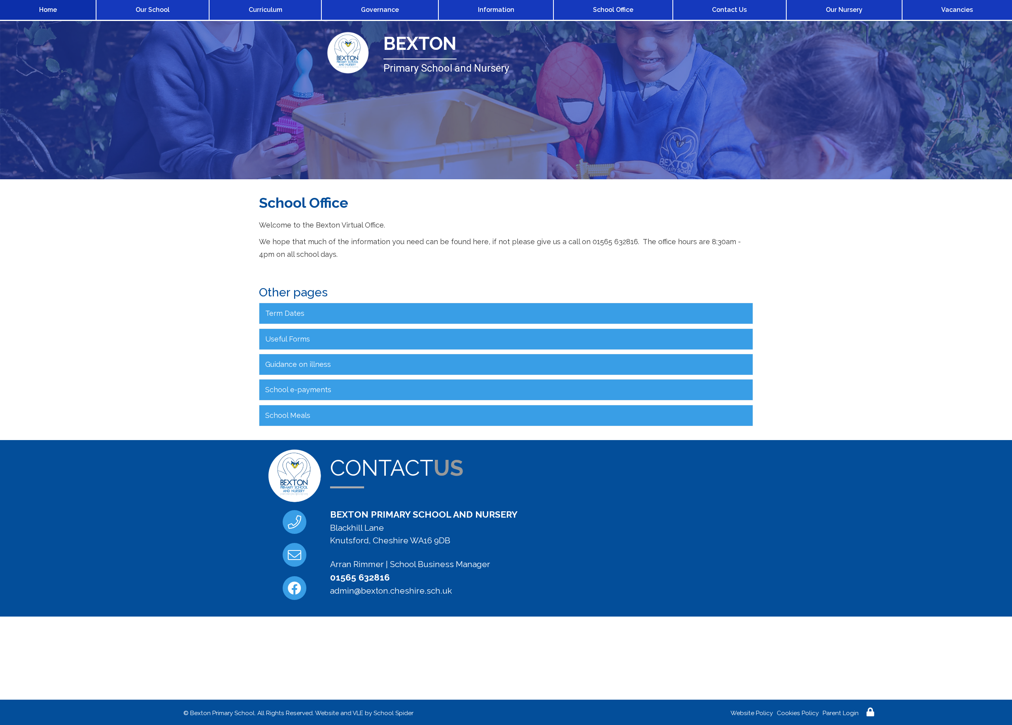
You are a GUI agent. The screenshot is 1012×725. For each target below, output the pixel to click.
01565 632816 (360, 577)
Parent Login (841, 713)
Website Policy (752, 713)
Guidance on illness (298, 364)
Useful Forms (287, 339)
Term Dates (284, 313)
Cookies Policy (798, 713)
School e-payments (298, 389)
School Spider (393, 713)
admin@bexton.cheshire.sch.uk (391, 591)
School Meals (287, 415)
